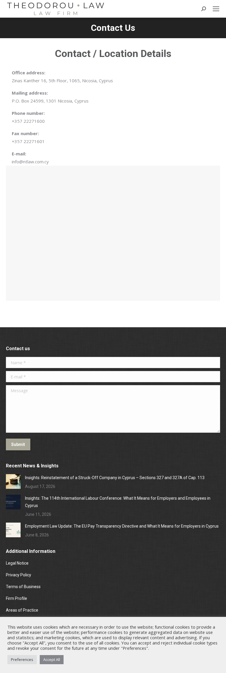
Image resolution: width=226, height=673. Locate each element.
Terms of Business (23, 586)
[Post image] (13, 481)
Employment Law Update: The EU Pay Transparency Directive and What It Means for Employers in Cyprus (122, 526)
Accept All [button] (51, 659)
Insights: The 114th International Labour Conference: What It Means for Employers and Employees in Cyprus (117, 502)
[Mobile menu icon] (216, 9)
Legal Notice (17, 563)
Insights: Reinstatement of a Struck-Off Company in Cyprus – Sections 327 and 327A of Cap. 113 (115, 477)
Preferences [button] (22, 659)
